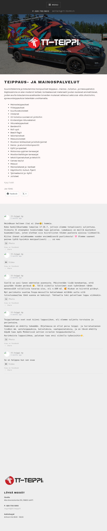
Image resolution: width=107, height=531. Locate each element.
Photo (12, 243)
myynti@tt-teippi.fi (12, 508)
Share (9, 249)
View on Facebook (11, 247)
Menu (55, 5)
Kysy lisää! (9, 182)
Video (11, 262)
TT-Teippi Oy (17, 216)
